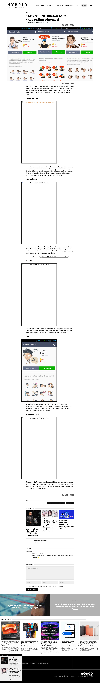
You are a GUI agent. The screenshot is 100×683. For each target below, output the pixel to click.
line (56, 503)
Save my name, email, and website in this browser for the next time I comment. (46, 586)
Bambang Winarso (30, 22)
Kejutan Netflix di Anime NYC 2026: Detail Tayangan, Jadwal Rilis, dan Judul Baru (30, 642)
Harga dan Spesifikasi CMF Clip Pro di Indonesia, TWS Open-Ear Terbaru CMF (88, 642)
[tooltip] (63, 25)
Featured (50, 503)
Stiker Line (61, 503)
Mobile (28, 12)
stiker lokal (70, 503)
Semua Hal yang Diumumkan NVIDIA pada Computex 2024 (33, 532)
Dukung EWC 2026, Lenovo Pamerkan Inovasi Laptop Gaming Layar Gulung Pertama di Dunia (49, 643)
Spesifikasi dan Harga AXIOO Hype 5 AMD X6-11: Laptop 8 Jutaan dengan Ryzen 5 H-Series (10, 643)
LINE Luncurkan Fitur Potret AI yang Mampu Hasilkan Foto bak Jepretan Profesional (49, 526)
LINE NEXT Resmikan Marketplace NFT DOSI (66, 525)
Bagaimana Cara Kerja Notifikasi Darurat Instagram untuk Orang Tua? (69, 642)
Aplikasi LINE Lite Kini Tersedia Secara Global (54, 257)
